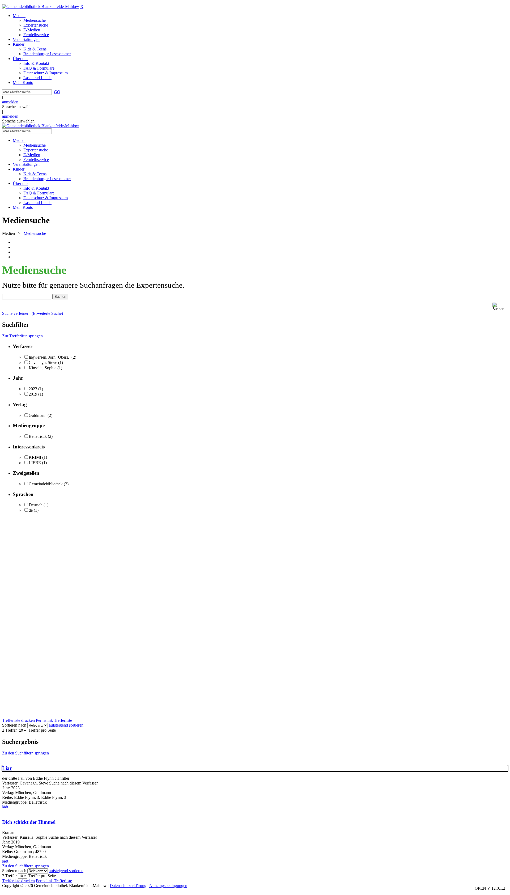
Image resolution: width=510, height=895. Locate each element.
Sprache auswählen (18, 106)
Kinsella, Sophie (42, 368)
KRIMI (35, 457)
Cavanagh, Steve (43, 362)
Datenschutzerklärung (128, 885)
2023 (33, 389)
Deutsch (35, 505)
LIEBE (35, 462)
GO (57, 92)
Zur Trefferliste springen (22, 336)
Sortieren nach (14, 725)
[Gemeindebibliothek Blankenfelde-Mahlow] (40, 6)
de (31, 510)
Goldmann (37, 415)
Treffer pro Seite (42, 730)
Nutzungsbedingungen (168, 885)
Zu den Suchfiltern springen (25, 753)
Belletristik (38, 436)
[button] (500, 307)
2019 (33, 394)
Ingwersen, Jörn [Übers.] (49, 357)
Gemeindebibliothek (46, 484)
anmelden (10, 102)
